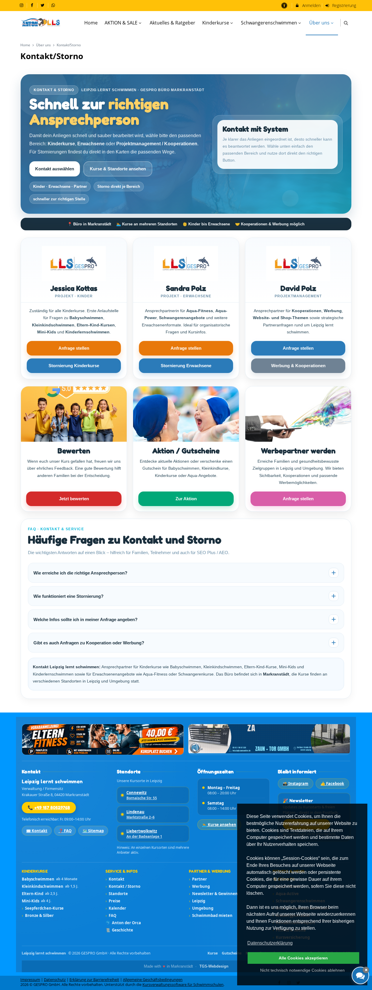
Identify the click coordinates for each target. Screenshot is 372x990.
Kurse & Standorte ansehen (118, 168)
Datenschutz (55, 979)
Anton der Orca (123, 922)
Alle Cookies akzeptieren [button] (303, 958)
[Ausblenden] (366, 970)
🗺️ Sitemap (93, 830)
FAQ (110, 915)
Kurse (213, 953)
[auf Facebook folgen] (33, 5)
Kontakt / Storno (122, 886)
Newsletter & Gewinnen (213, 893)
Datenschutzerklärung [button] (270, 943)
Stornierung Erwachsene (186, 365)
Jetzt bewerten (74, 498)
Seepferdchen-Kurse (43, 908)
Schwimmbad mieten (211, 915)
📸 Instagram (295, 783)
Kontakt (114, 879)
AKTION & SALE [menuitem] (121, 23)
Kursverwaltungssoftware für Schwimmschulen (182, 984)
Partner (198, 879)
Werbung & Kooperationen (298, 365)
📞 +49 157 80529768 (49, 807)
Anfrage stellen (73, 348)
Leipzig (197, 901)
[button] (346, 23)
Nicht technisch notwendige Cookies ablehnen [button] (302, 970)
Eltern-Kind (40, 893)
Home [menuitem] (91, 23)
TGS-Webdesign (213, 966)
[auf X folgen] (43, 5)
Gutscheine (232, 953)
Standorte (116, 893)
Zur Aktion (186, 498)
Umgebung (201, 908)
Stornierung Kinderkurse (74, 365)
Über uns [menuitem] (319, 23)
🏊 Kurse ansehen (219, 824)
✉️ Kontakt (36, 830)
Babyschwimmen (49, 879)
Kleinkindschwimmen (50, 886)
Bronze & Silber (38, 915)
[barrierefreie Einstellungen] (284, 5)
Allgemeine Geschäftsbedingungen (153, 979)
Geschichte (119, 930)
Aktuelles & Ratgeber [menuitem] (172, 23)
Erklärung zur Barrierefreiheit (94, 979)
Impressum (30, 979)
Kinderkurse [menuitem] (215, 23)
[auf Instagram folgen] (22, 5)
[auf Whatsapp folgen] (54, 5)
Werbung (199, 886)
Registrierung (343, 5)
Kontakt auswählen (54, 168)
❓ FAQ (64, 830)
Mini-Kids (36, 901)
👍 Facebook (332, 783)
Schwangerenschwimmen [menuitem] (269, 23)
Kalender (115, 908)
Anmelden (311, 5)
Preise (112, 901)
